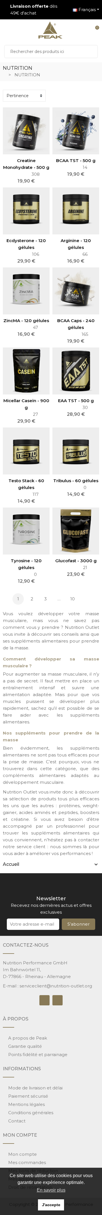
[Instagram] (57, 1000)
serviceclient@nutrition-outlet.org (56, 986)
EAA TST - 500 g (76, 400)
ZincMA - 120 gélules (26, 320)
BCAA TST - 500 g (75, 160)
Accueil (11, 864)
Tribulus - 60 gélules (75, 480)
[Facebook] (44, 1000)
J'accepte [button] (51, 1204)
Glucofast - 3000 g (76, 560)
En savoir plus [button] (51, 1190)
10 (72, 599)
